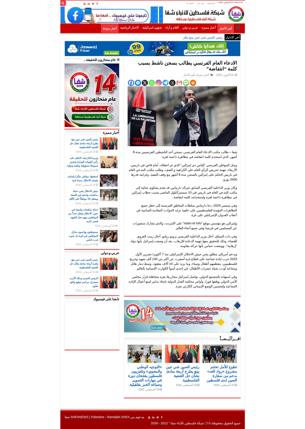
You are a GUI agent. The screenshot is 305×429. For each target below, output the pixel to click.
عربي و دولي (190, 27)
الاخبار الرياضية (129, 27)
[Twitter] (93, 4)
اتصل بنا (190, 3)
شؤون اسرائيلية (152, 27)
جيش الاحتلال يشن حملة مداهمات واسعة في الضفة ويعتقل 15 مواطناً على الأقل (83, 195)
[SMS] (186, 83)
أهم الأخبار (225, 28)
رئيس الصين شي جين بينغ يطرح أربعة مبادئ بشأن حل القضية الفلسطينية (175, 37)
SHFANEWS (79, 417)
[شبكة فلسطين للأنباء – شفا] (204, 13)
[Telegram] (165, 83)
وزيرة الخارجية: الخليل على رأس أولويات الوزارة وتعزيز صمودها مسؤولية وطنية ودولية (82, 161)
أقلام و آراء (172, 27)
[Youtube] (84, 4)
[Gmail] (179, 83)
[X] (145, 83)
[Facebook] (97, 4)
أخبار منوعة (110, 28)
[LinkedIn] (88, 4)
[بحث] (63, 3)
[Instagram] (159, 83)
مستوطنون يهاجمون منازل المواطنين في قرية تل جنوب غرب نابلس (83, 236)
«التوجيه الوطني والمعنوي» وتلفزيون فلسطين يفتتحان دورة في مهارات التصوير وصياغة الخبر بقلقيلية (145, 375)
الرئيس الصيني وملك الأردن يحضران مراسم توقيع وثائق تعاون (84, 282)
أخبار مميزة (209, 27)
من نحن (200, 3)
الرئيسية (211, 3)
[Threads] (172, 83)
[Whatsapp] (152, 83)
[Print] (193, 83)
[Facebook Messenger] (138, 83)
